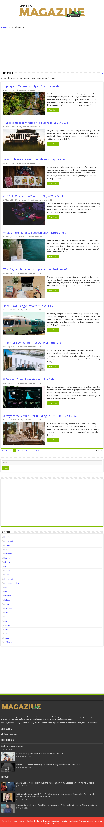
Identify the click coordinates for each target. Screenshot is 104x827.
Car (5, 550)
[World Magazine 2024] (52, 11)
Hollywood (8, 579)
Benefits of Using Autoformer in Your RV (28, 306)
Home (4, 27)
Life (5, 592)
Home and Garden (11, 583)
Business (7, 545)
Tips (6, 634)
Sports (7, 625)
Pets (6, 613)
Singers (7, 621)
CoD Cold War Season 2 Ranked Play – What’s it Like (35, 196)
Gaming (23, 200)
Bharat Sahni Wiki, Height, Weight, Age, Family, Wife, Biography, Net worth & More (55, 783)
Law (6, 587)
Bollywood (8, 541)
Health (6, 575)
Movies (7, 604)
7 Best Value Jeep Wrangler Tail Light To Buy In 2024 (35, 122)
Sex (5, 617)
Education (8, 554)
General (7, 571)
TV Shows (8, 642)
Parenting (8, 608)
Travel (6, 638)
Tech (36, 200)
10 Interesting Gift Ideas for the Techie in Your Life (39, 753)
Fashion (7, 558)
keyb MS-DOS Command (12, 746)
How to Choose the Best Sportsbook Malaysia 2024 (34, 159)
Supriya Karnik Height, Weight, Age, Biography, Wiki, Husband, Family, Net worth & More (58, 805)
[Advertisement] (52, 51)
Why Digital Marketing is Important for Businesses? (35, 269)
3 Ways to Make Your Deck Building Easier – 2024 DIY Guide (40, 416)
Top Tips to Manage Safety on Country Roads (31, 86)
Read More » (53, 110)
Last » (37, 450)
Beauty (7, 537)
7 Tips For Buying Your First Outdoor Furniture (32, 342)
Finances (7, 562)
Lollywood (22, 90)
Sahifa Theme (7, 821)
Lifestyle (7, 596)
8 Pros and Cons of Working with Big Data (29, 379)
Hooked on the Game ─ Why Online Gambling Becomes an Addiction (48, 764)
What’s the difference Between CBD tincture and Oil (35, 232)
